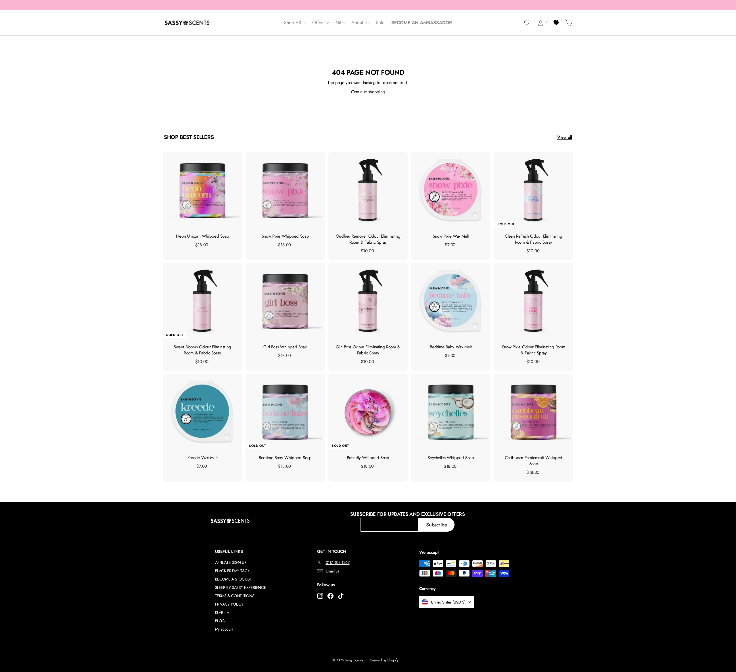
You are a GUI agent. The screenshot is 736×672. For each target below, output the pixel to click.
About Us (360, 22)
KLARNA (222, 612)
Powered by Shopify (383, 660)
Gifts (340, 22)
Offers (319, 22)
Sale (380, 22)
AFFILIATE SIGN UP (231, 562)
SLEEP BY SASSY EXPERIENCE (240, 587)
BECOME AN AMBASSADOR (421, 22)
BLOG (220, 621)
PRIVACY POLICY (229, 604)
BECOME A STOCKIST (233, 579)
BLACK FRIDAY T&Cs (232, 571)
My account (224, 629)
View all (564, 137)
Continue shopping (368, 92)
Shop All (293, 22)
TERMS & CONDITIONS (234, 596)
